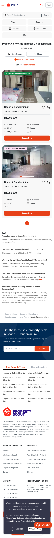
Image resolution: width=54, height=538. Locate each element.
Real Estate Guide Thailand (36, 455)
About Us (6, 451)
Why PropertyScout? (10, 455)
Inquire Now (27, 138)
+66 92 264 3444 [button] (12, 493)
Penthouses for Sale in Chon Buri (39, 399)
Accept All (35, 529)
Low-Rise (15, 29)
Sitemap (30, 472)
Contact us (6, 472)
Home (7, 314)
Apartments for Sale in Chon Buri (14, 392)
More (25, 35)
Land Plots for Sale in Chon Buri (39, 392)
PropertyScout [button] (11, 485)
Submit (42, 348)
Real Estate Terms (33, 468)
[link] (34, 521)
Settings (19, 529)
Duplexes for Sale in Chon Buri (13, 399)
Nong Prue (23, 317)
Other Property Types (15, 367)
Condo (22, 314)
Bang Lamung (10, 317)
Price (13, 22)
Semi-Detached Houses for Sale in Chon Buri (13, 385)
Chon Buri (32, 314)
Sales (14, 314)
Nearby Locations (39, 367)
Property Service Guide (35, 463)
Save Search (17, 54)
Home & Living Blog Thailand (37, 459)
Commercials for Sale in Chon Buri (37, 378)
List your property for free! (11, 459)
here (41, 279)
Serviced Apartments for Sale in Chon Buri (37, 385)
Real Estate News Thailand (36, 451)
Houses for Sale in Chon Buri (14, 373)
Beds (38, 22)
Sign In (49, 5)
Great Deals (41, 29)
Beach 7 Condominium (39, 317)
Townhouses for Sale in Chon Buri (12, 378)
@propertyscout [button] (12, 489)
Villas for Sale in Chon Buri (38, 373)
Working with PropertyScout (12, 463)
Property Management (10, 468)
